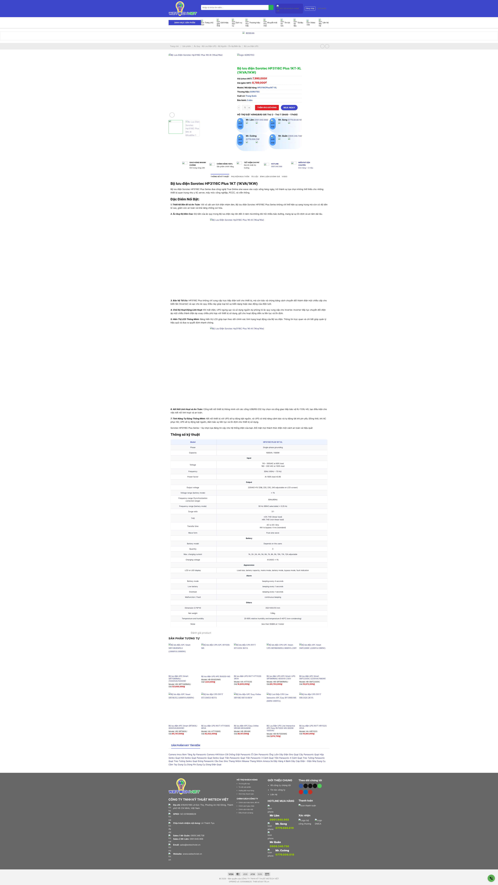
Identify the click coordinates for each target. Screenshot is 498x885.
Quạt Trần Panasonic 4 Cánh (283, 758)
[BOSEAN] (249, 35)
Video (312, 22)
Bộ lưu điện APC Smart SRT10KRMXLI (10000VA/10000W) (178, 678)
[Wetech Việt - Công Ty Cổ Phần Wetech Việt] (183, 8)
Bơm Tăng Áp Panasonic (194, 754)
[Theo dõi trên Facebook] (301, 786)
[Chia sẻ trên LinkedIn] (258, 153)
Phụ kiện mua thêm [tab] (240, 177)
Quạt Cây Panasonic (304, 754)
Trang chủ (209, 22)
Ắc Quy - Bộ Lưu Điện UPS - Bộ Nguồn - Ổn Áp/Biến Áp (217, 46)
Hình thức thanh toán (246, 794)
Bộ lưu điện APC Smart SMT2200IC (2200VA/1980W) (312, 677)
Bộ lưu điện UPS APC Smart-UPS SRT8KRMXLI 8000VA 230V (281, 677)
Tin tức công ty (277, 790)
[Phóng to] (172, 115)
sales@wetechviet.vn (190, 844)
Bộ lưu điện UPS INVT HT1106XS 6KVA (215, 727)
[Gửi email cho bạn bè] (249, 153)
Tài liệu (300, 22)
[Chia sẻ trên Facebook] (239, 153)
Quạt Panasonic (199, 758)
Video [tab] (284, 177)
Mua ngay (289, 107)
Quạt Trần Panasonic (230, 758)
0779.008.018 (253, 139)
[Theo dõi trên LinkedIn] (305, 792)
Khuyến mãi (272, 22)
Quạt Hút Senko (183, 758)
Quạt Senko (213, 758)
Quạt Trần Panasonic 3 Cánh (254, 758)
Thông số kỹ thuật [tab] (220, 177)
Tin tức (287, 22)
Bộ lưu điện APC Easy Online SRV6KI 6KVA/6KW (246, 727)
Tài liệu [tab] (254, 177)
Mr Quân (275, 842)
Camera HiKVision (215, 754)
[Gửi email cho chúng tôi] (315, 786)
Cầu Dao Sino (221, 761)
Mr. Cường (282, 850)
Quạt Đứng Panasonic (203, 761)
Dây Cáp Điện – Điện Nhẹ (303, 761)
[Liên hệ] (491, 878)
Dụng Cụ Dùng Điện (206, 764)
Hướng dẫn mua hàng (246, 791)
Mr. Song (281, 823)
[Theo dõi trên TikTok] (305, 786)
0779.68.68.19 (294, 120)
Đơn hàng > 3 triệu (305, 168)
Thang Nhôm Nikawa (239, 761)
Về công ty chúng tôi (280, 785)
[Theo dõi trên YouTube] (310, 792)
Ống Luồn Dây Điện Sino (281, 754)
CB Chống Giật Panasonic (238, 754)
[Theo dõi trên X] (310, 786)
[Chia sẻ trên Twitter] (244, 153)
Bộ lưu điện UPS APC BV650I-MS (215, 676)
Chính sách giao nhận (246, 806)
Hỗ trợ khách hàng (289, 8)
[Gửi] (271, 7)
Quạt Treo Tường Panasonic (311, 758)
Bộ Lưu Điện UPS (251, 46)
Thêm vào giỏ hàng (267, 107)
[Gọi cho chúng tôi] (319, 786)
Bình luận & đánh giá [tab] (270, 177)
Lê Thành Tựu (207, 823)
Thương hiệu (254, 22)
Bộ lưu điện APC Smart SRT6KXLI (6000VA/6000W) (183, 727)
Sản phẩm (186, 46)
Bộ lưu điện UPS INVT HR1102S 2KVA (313, 727)
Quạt (219, 764)
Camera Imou (175, 754)
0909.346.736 (295, 136)
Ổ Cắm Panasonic (260, 754)
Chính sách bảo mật (246, 809)
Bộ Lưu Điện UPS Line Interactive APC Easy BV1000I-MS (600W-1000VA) (281, 728)
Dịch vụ (239, 22)
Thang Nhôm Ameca (260, 761)
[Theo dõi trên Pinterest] (301, 792)
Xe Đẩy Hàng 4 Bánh (280, 761)
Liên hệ (326, 22)
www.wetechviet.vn (192, 854)
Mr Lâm (274, 815)
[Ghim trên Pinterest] (253, 153)
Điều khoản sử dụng (246, 813)
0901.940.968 (261, 120)
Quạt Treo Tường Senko (180, 761)
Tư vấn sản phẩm (245, 787)
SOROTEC (255, 92)
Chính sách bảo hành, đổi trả (249, 802)
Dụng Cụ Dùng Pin (187, 764)
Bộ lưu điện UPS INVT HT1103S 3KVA (247, 677)
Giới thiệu (224, 22)
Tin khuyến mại (244, 784)
